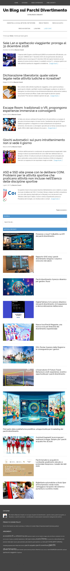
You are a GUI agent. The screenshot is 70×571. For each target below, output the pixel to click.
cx (24, 539)
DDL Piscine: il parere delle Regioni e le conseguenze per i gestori (50, 348)
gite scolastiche (29, 542)
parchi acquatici (30, 545)
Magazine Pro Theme (28, 565)
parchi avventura (42, 545)
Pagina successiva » (61, 210)
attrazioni (19, 536)
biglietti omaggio (43, 536)
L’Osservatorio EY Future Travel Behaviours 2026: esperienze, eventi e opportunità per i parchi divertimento (51, 372)
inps (41, 542)
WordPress (51, 565)
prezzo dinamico (36, 549)
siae (49, 549)
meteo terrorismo (20, 545)
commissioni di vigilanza (8, 539)
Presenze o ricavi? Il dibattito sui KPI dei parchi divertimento (50, 235)
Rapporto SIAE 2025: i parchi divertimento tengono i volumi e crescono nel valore (49, 259)
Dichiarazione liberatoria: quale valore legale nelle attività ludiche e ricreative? (32, 76)
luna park (52, 542)
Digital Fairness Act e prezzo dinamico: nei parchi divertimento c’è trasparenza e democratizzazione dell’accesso (51, 304)
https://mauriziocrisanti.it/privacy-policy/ (47, 526)
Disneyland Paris (50, 539)
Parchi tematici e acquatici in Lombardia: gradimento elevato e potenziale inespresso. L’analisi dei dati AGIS (51, 463)
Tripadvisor (19, 552)
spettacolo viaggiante (9, 552)
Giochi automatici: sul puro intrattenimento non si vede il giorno (34, 141)
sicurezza (53, 549)
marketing (59, 542)
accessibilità (7, 536)
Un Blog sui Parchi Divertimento (35, 10)
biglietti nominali (36, 536)
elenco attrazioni (58, 539)
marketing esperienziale (9, 545)
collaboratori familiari (60, 536)
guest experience (36, 542)
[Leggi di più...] (54, 63)
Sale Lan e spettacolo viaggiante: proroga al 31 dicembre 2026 (34, 44)
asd (15, 536)
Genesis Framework (41, 565)
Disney (44, 539)
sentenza (45, 549)
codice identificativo (51, 536)
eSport (11, 542)
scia (42, 549)
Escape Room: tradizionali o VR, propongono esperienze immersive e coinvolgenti (35, 109)
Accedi (57, 565)
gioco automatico (21, 542)
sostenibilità (59, 549)
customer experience (19, 539)
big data (24, 536)
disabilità (38, 539)
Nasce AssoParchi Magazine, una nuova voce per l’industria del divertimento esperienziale (49, 327)
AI (12, 536)
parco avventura (27, 549)
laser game (45, 542)
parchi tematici (20, 549)
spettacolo (64, 549)
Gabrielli (15, 542)
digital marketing (32, 539)
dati (26, 539)
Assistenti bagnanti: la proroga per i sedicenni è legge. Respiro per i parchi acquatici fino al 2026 (51, 439)
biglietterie (30, 536)
